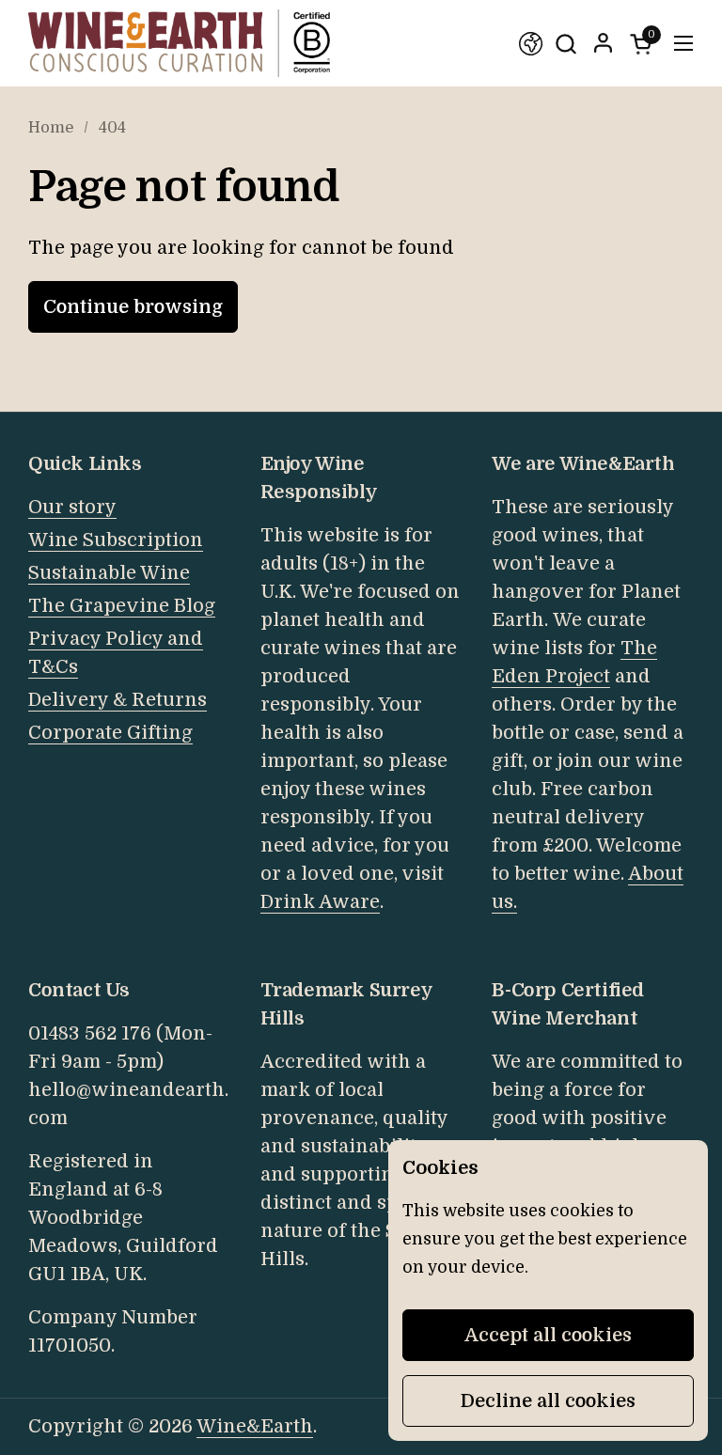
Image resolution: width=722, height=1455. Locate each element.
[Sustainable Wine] (530, 43)
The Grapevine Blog (121, 606)
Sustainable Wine (109, 573)
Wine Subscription (115, 540)
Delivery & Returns (117, 700)
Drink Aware (320, 902)
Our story (72, 507)
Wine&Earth (254, 1426)
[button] (565, 43)
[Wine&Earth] (179, 43)
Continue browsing (133, 307)
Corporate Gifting (110, 732)
